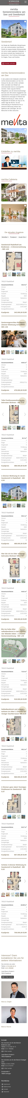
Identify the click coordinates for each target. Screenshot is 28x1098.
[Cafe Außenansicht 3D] (14, 192)
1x (20, 168)
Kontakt (6, 1089)
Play (2, 168)
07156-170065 (10, 1064)
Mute (23, 168)
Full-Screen (25, 168)
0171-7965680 (9, 968)
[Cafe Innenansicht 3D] (14, 213)
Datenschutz (7, 1086)
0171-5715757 (9, 1065)
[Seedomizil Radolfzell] (14, 29)
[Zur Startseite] (14, 2)
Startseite (6, 1091)
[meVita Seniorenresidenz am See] (14, 136)
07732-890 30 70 (11, 966)
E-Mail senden (8, 1051)
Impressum (7, 1084)
